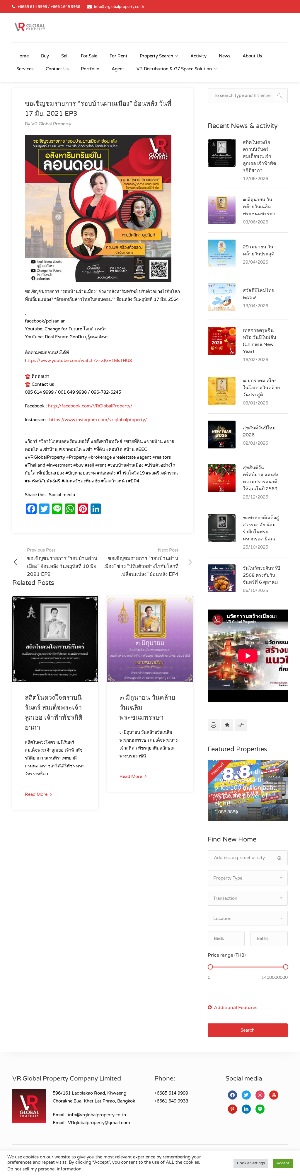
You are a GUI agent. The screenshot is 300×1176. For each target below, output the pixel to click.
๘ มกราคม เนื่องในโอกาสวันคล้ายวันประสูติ (261, 388)
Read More (37, 794)
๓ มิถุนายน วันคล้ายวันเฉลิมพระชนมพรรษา (259, 207)
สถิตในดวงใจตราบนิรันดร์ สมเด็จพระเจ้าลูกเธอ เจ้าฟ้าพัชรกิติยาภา (259, 156)
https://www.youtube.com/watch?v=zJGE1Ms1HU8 (78, 360)
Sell (65, 56)
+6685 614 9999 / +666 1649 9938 (49, 6)
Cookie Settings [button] (251, 1163)
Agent (118, 68)
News (224, 56)
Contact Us (57, 68)
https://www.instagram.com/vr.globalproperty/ (98, 419)
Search (248, 1030)
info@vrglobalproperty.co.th (119, 6)
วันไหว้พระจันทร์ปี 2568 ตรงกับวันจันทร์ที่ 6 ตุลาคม (261, 575)
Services (24, 68)
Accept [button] (282, 1163)
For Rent (118, 56)
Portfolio (90, 68)
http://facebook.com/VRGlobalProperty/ (90, 406)
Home (22, 56)
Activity (198, 56)
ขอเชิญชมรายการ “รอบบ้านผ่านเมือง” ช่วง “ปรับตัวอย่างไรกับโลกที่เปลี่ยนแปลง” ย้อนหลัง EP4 (140, 562)
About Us (252, 56)
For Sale (89, 56)
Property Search (156, 56)
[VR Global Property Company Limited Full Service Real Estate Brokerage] (29, 26)
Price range (227, 955)
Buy (45, 56)
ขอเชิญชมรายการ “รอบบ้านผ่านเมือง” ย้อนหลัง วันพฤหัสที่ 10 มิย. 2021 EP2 (62, 562)
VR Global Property (51, 124)
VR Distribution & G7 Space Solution (174, 68)
